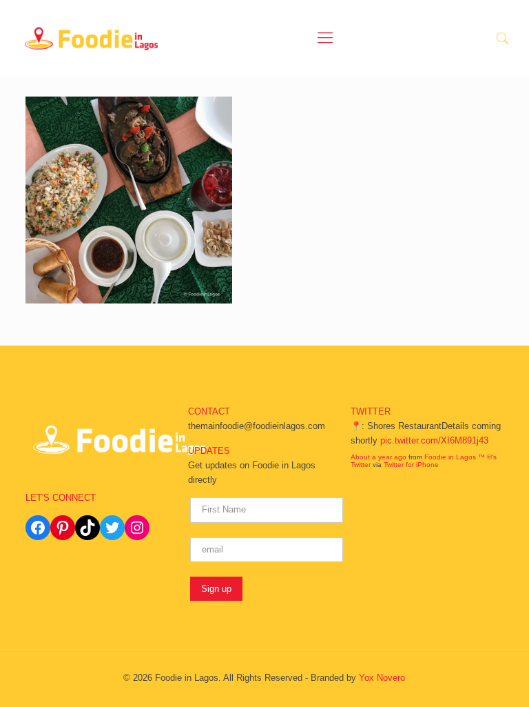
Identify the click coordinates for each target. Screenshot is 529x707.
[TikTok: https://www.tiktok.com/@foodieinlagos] (87, 527)
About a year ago (378, 457)
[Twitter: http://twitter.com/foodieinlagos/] (112, 527)
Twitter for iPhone (411, 464)
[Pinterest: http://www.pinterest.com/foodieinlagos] (62, 527)
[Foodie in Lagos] (91, 38)
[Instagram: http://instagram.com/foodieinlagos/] (137, 527)
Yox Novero (382, 678)
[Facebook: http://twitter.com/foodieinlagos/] (37, 527)
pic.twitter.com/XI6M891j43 (434, 440)
